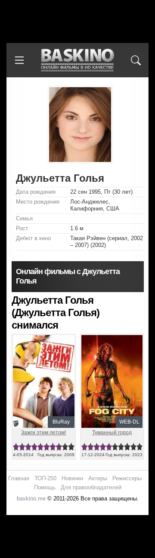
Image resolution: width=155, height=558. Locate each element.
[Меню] (19, 60)
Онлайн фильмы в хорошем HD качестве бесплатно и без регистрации (77, 60)
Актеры (97, 478)
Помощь (45, 487)
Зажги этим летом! (43, 433)
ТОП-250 (45, 478)
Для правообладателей (91, 487)
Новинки (72, 478)
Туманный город (112, 433)
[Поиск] (135, 60)
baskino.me (31, 498)
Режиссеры (127, 478)
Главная (18, 478)
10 (71, 446)
